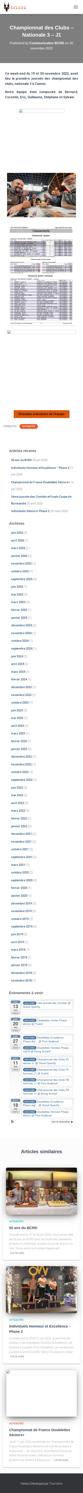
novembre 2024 (21, 633)
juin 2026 (17, 532)
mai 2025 (17, 594)
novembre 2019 (21, 911)
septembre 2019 (21, 926)
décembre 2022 (21, 756)
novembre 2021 (21, 841)
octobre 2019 (20, 918)
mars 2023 (18, 733)
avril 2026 (17, 540)
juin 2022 (17, 787)
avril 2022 (17, 803)
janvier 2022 (19, 826)
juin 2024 (17, 656)
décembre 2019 (21, 903)
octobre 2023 (20, 702)
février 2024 (19, 679)
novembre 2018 (21, 980)
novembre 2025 (21, 563)
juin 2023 (17, 710)
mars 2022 (18, 810)
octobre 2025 (20, 571)
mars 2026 (18, 548)
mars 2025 (18, 602)
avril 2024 (17, 664)
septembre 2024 (21, 648)
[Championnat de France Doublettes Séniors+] (41, 1393)
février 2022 (19, 818)
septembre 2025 (21, 579)
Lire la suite (17, 1252)
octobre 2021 (20, 849)
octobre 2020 (20, 872)
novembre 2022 (21, 764)
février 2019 (19, 957)
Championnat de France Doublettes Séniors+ (40, 482)
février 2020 (19, 887)
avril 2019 (17, 942)
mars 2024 (18, 671)
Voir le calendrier (61, 1121)
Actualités (28, 426)
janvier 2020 (19, 895)
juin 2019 (17, 934)
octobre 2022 (20, 772)
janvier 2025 (19, 617)
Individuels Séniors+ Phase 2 (30, 511)
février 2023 (19, 741)
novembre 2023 (21, 695)
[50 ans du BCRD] (41, 1190)
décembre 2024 (21, 625)
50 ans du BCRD (21, 460)
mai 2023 (17, 718)
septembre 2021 (21, 857)
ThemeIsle (55, 1483)
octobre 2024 (20, 640)
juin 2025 (17, 586)
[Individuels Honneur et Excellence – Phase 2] (41, 1289)
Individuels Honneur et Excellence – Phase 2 (40, 467)
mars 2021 (18, 864)
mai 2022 (17, 795)
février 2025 (19, 610)
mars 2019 (18, 949)
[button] (12, 1122)
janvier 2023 (19, 749)
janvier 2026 (19, 555)
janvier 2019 (19, 965)
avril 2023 (17, 725)
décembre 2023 (21, 687)
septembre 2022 (21, 779)
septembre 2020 (21, 880)
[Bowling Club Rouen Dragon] (16, 7)
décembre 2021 (21, 833)
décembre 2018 (21, 973)
